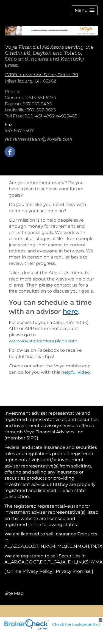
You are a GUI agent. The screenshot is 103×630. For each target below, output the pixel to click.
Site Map (14, 593)
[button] (85, 10)
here (70, 311)
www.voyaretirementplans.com (43, 340)
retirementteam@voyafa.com (38, 138)
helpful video (75, 372)
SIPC (31, 438)
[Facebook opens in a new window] (9, 151)
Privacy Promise (73, 571)
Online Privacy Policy (29, 571)
